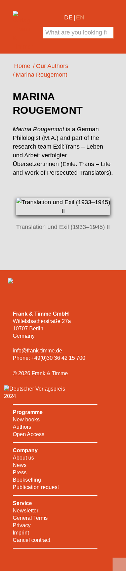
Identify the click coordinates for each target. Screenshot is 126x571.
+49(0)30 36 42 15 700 (58, 358)
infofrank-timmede (37, 350)
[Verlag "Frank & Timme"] (24, 31)
